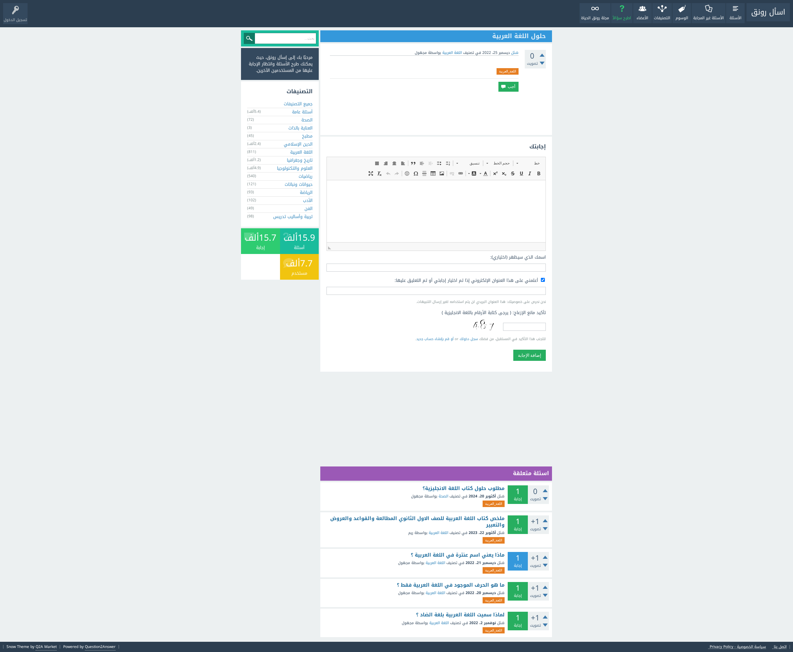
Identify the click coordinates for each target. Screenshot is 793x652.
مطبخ (307, 136)
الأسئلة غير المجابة (708, 18)
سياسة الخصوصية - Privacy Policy (738, 647)
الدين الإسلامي (298, 144)
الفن (308, 208)
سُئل (515, 52)
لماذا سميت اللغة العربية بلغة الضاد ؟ (460, 614)
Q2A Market (46, 646)
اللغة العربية (452, 52)
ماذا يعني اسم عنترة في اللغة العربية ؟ (458, 555)
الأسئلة (735, 18)
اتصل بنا (780, 647)
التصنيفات (662, 18)
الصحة (443, 496)
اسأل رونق (768, 12)
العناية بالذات (300, 128)
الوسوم (682, 18)
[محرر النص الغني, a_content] (436, 211)
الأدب (308, 200)
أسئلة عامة (302, 112)
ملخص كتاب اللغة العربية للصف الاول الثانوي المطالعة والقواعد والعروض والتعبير (417, 522)
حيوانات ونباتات (299, 184)
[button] (528, 163)
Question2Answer (100, 646)
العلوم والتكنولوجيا (295, 168)
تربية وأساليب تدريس (293, 216)
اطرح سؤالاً (622, 18)
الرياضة (306, 192)
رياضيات (306, 176)
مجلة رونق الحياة (595, 18)
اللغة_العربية (507, 71)
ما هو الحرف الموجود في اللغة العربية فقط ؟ (451, 585)
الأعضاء (642, 18)
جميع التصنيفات (298, 104)
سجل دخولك (469, 339)
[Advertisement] (436, 113)
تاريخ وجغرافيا (300, 160)
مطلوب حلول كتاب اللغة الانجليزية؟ (464, 488)
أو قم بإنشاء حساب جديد (434, 339)
